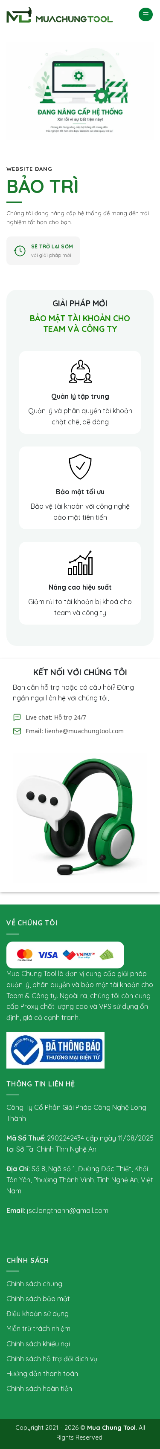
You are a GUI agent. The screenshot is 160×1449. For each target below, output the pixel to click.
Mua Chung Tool (111, 1428)
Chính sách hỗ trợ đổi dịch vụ (51, 1358)
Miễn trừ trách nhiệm (38, 1328)
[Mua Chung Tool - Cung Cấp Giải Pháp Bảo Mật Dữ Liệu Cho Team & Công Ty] (59, 15)
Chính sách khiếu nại (38, 1344)
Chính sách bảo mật (38, 1298)
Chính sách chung (34, 1283)
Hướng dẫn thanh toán (42, 1373)
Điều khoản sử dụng (37, 1313)
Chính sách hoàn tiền (39, 1388)
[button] (146, 15)
